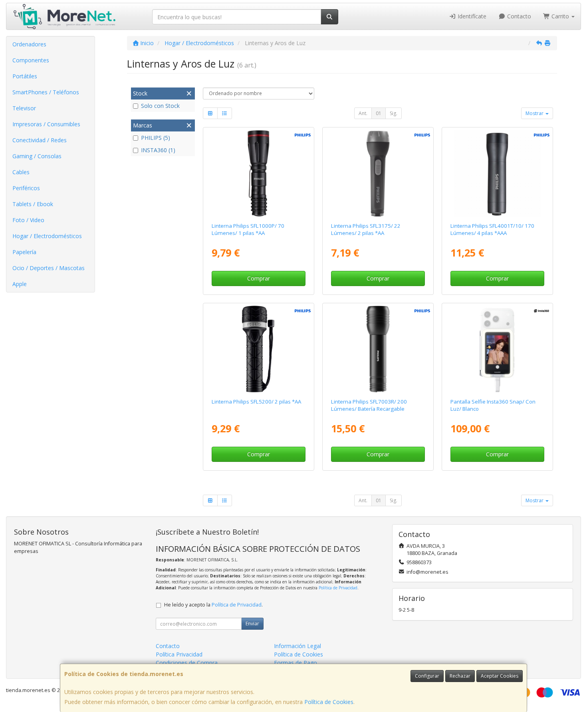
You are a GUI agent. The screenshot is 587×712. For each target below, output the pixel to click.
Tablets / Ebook (32, 204)
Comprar (258, 278)
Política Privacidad (179, 654)
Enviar (252, 623)
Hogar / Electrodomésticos (47, 236)
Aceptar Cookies (499, 675)
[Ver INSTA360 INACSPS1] (497, 349)
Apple (19, 284)
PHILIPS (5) (155, 137)
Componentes (30, 60)
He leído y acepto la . (213, 604)
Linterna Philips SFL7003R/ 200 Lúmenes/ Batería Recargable (369, 405)
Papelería (24, 252)
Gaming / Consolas (36, 156)
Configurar (427, 675)
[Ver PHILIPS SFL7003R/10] (378, 349)
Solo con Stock (160, 105)
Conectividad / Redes (39, 140)
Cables (21, 172)
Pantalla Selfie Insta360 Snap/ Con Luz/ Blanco (492, 405)
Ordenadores (29, 44)
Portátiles (24, 76)
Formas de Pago (295, 662)
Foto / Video (28, 220)
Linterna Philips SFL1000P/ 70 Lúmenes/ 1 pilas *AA (248, 229)
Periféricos (26, 188)
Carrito (560, 16)
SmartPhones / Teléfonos (45, 92)
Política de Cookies (328, 702)
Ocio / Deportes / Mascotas (48, 268)
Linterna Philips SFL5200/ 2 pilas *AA (256, 401)
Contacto (518, 16)
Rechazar (460, 675)
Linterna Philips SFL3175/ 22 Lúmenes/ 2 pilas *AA (366, 229)
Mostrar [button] (535, 113)
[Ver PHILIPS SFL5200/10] (258, 349)
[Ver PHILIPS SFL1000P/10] (258, 173)
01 (378, 113)
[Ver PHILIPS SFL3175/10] (378, 173)
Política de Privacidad (338, 588)
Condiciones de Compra (187, 662)
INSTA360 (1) (158, 150)
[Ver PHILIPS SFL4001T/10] (497, 173)
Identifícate (471, 16)
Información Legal (297, 646)
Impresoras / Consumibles (46, 124)
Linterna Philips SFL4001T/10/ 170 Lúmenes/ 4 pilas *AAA (492, 229)
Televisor (24, 108)
